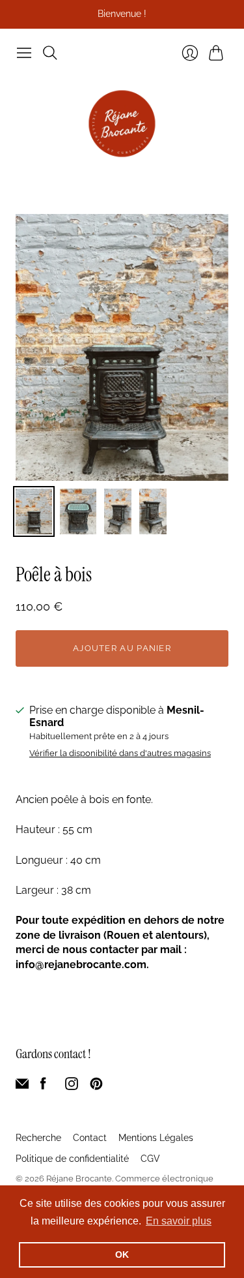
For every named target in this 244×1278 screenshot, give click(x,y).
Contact (90, 1138)
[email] (22, 1086)
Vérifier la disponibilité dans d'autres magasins (120, 753)
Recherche (38, 1138)
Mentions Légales (155, 1138)
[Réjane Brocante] (122, 123)
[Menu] (24, 53)
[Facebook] (43, 1086)
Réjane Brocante (79, 1178)
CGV (150, 1158)
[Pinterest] (96, 1086)
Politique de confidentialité (72, 1158)
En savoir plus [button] (178, 1220)
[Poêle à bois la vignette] (34, 511)
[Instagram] (71, 1086)
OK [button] (122, 1254)
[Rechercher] (50, 52)
